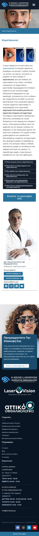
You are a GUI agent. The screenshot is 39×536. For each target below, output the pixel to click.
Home (4, 31)
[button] (34, 5)
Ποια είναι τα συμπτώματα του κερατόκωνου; (18, 166)
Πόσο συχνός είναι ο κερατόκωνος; (19, 162)
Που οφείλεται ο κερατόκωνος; (18, 171)
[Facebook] (6, 286)
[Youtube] (21, 286)
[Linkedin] (16, 286)
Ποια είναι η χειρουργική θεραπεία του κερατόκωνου (19, 186)
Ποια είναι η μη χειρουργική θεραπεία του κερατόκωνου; (17, 181)
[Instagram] (11, 286)
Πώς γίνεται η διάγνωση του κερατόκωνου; (17, 175)
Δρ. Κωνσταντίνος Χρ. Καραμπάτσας (14, 263)
